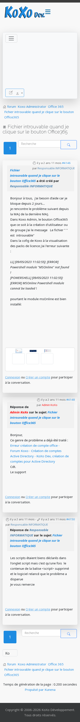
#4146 (66, 163)
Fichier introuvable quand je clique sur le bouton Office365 (35, 175)
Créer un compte (38, 377)
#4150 (70, 519)
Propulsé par (35, 689)
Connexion (12, 377)
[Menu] (47, 12)
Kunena (50, 689)
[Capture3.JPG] (33, 350)
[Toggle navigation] (11, 38)
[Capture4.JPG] (47, 350)
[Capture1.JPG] (18, 350)
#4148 (70, 400)
